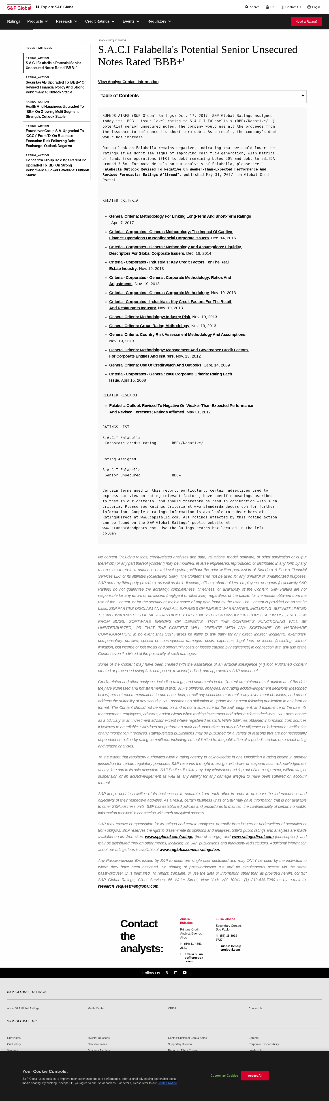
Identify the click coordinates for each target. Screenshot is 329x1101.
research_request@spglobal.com (128, 886)
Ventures (12, 1050)
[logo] (19, 7)
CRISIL (172, 1008)
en (272, 7)
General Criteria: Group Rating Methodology (149, 326)
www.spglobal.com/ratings (169, 836)
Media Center (96, 1008)
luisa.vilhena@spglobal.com (230, 947)
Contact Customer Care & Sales (187, 1038)
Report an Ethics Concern (183, 1050)
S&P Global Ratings (27, 992)
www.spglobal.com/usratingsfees (190, 849)
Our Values (14, 1038)
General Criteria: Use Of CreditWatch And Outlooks (155, 365)
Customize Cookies (224, 1075)
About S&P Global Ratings (23, 1008)
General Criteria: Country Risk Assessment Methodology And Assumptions (177, 334)
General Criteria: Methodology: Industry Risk (149, 317)
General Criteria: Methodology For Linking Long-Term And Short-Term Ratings (180, 216)
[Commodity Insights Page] (168, 973)
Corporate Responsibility (264, 1044)
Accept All (255, 1075)
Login (316, 7)
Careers (253, 1038)
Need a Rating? (306, 21)
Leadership (256, 1050)
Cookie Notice (167, 1083)
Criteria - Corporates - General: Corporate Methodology (159, 293)
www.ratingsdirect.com (253, 836)
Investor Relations (99, 1038)
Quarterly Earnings (99, 1050)
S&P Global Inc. (22, 1021)
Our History (14, 1044)
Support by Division (180, 1044)
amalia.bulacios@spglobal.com (194, 957)
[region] (164, 1076)
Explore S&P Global (57, 7)
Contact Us (293, 7)
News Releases (97, 1044)
